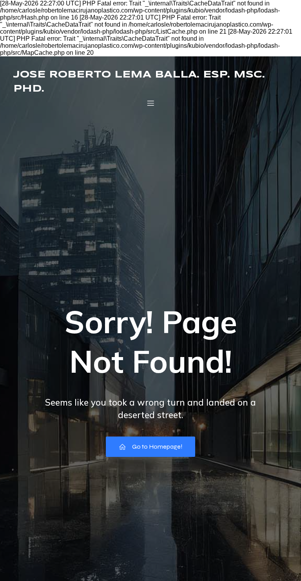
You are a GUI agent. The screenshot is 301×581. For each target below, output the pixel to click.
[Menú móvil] (150, 103)
